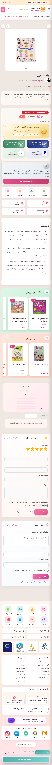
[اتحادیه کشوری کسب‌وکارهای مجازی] (20, 647)
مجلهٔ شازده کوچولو (20, 668)
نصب (11, 720)
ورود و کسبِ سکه (25, 181)
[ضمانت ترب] (7, 647)
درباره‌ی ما (22, 665)
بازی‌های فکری (16, 631)
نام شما (45, 455)
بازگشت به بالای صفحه (24, 744)
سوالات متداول (21, 671)
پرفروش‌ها (43, 637)
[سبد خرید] (3, 9)
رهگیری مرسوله (44, 662)
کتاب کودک (42, 631)
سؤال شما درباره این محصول (40, 532)
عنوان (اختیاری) (43, 475)
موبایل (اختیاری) (44, 559)
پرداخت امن (45, 671)
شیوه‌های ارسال (44, 668)
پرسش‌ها (28, 86)
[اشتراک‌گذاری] (8, 26)
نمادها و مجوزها (20, 681)
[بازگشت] (49, 26)
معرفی (49, 86)
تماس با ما (22, 662)
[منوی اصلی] (49, 9)
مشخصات (41, 86)
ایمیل (46, 466)
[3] (37, 449)
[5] (28, 449)
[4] (32, 449)
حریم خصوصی (21, 675)
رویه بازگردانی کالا (44, 678)
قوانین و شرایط (44, 675)
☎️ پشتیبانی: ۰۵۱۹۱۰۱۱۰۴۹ (40, 3)
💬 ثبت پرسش (40, 577)
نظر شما (45, 485)
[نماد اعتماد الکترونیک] (45, 647)
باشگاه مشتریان (20, 678)
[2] (41, 449)
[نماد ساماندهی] (32, 647)
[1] (46, 449)
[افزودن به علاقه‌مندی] (3, 26)
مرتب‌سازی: (44, 415)
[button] (26, 68)
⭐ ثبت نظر (41, 512)
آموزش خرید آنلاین (43, 665)
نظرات (35, 86)
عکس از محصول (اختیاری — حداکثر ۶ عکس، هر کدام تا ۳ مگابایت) (28, 502)
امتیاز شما (45, 445)
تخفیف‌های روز (16, 637)
